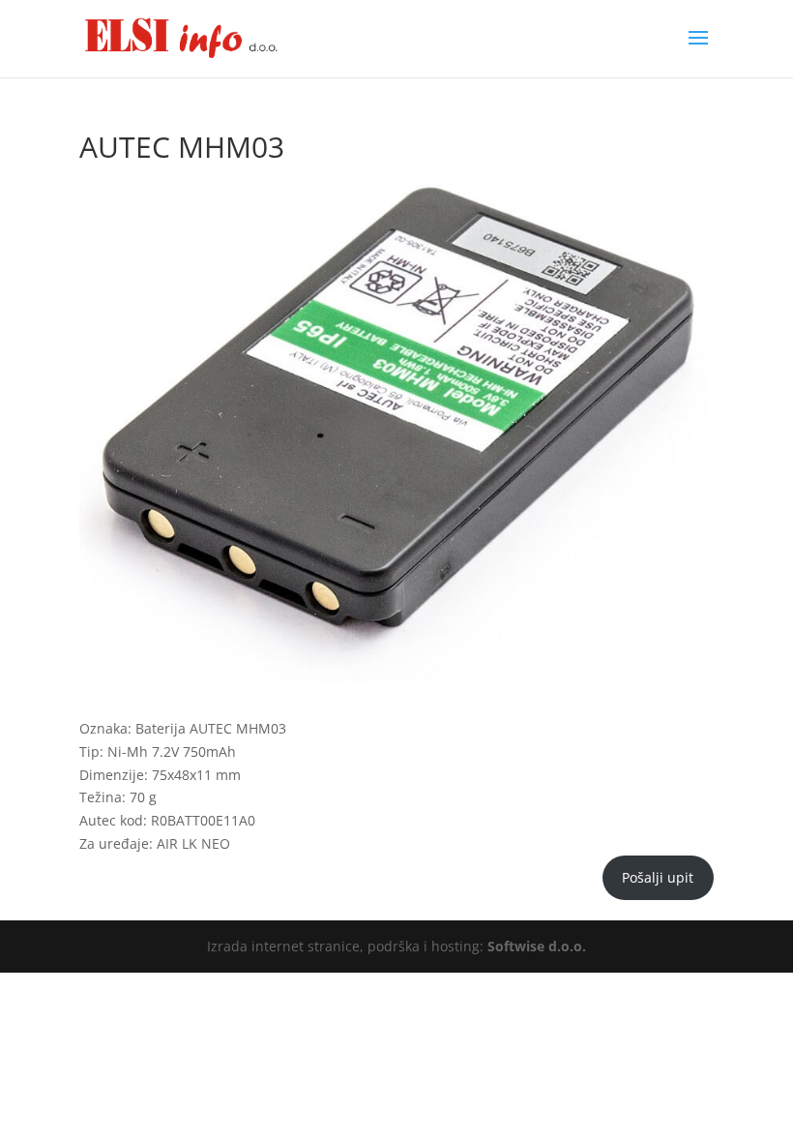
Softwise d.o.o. (536, 946)
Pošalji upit (657, 877)
